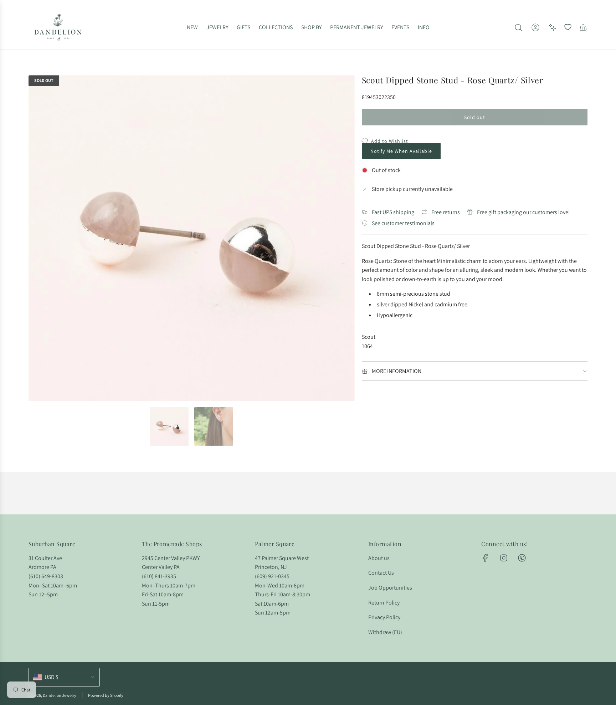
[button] (36, 238)
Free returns (445, 212)
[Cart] (583, 27)
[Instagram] (503, 557)
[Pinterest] (521, 557)
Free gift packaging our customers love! (523, 212)
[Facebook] (485, 557)
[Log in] (535, 27)
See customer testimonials (403, 223)
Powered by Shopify (105, 695)
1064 (367, 346)
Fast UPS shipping (393, 212)
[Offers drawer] (552, 27)
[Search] (518, 27)
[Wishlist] (568, 27)
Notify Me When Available (401, 151)
